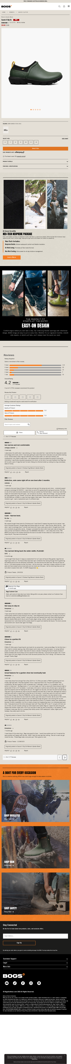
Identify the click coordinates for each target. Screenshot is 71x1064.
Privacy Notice (33, 1057)
